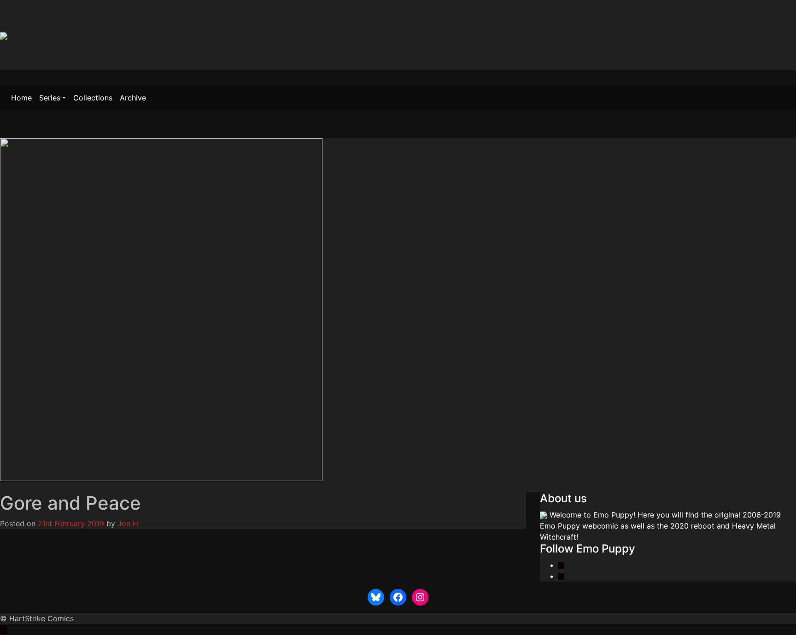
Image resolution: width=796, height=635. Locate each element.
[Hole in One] (30, 486)
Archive (133, 97)
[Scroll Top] (3, 629)
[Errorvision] (11, 486)
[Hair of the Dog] (37, 486)
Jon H (127, 523)
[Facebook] (561, 576)
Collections (92, 97)
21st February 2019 (71, 523)
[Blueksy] (561, 565)
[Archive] (20, 486)
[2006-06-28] (3, 486)
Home (21, 97)
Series (49, 97)
